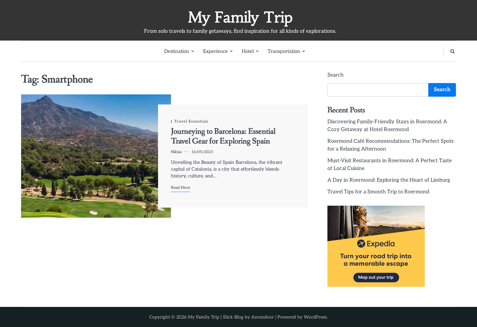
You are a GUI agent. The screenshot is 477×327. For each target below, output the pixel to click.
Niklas (176, 152)
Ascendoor (262, 317)
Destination (176, 51)
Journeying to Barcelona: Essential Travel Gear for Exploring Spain (223, 136)
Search (335, 75)
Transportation (284, 51)
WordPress (315, 317)
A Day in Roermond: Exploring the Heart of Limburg (388, 180)
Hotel (248, 51)
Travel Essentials (191, 121)
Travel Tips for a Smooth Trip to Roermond (378, 192)
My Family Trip (240, 17)
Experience (215, 51)
